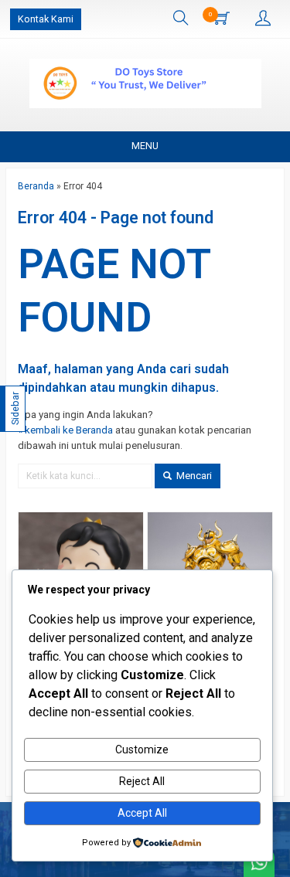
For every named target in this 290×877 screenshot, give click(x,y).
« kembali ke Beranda (65, 430)
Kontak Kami (45, 19)
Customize (142, 749)
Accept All (142, 813)
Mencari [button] (193, 475)
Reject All (142, 781)
